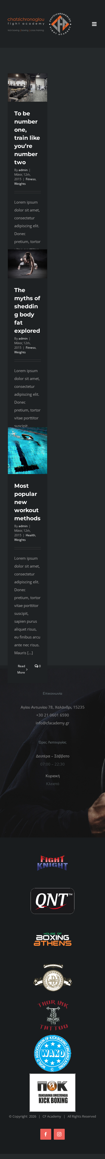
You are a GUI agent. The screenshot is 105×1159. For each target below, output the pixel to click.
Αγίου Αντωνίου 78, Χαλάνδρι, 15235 (53, 707)
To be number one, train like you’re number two (27, 138)
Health (30, 535)
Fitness (31, 179)
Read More (21, 669)
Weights (20, 183)
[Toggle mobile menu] (94, 24)
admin (23, 170)
